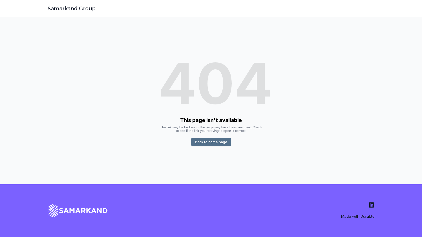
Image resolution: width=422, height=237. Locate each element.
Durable (367, 216)
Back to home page (211, 142)
